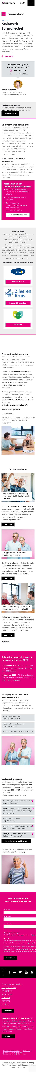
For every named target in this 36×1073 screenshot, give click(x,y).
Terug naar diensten (16, 14)
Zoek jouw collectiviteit (17, 215)
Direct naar (9, 114)
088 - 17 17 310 (20, 71)
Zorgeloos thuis (9, 987)
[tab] (18, 276)
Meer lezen (9, 56)
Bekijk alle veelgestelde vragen (16, 841)
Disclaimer (26, 1051)
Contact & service (9, 1054)
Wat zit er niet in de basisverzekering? (17, 732)
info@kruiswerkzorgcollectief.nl (14, 95)
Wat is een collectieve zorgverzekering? (11, 819)
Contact (5, 1004)
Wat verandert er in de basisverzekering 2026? (11, 717)
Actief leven (7, 994)
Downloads (22, 1054)
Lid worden (8, 1036)
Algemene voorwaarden (11, 1051)
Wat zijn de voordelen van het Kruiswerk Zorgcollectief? (14, 835)
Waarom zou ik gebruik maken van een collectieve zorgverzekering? (17, 827)
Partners (6, 1001)
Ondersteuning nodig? (12, 984)
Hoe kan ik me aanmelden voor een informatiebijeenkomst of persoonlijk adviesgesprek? (17, 810)
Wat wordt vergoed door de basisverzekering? (13, 725)
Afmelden (8, 1011)
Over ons (6, 997)
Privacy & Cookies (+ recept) (12, 1052)
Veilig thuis (7, 991)
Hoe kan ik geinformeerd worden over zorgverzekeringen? (17, 802)
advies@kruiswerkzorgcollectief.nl (15, 405)
